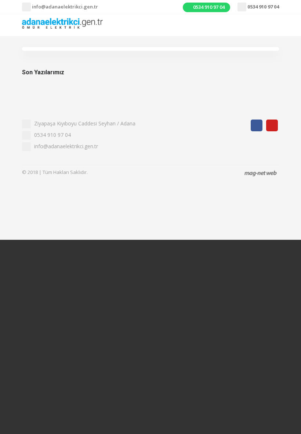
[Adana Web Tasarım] (260, 173)
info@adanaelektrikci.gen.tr (64, 6)
